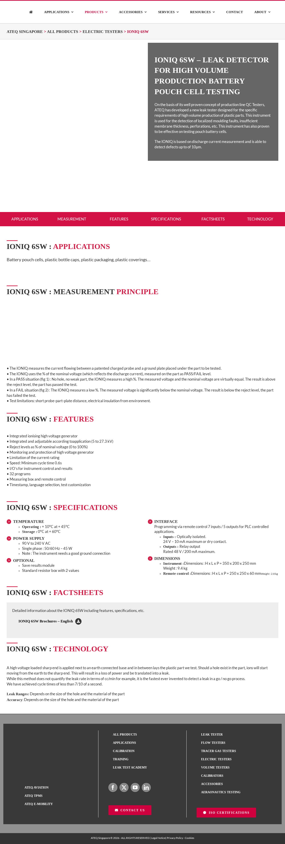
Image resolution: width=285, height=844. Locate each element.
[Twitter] (124, 787)
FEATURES (119, 219)
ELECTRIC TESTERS (103, 31)
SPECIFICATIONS (166, 219)
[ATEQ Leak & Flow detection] (31, 12)
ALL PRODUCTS (62, 31)
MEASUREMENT (71, 219)
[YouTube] (135, 787)
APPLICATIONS (24, 219)
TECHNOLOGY (260, 219)
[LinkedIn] (146, 787)
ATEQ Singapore (25, 31)
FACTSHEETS (213, 219)
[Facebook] (112, 787)
